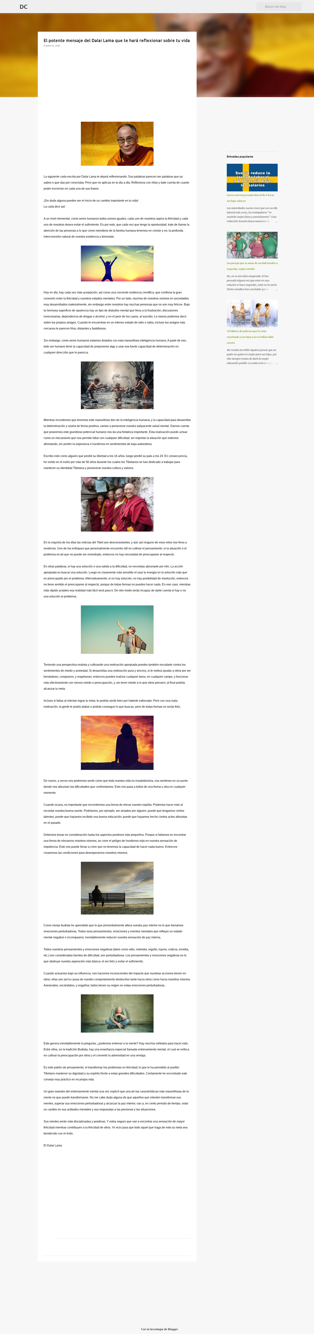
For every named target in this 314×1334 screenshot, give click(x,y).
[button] (46, 53)
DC (23, 6)
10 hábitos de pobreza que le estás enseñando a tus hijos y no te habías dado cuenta (250, 336)
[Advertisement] (71, 91)
